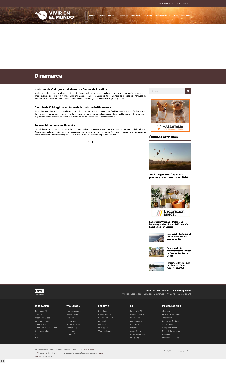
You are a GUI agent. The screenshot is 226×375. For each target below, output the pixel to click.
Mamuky (102, 324)
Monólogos (135, 324)
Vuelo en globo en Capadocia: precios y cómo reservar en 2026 (168, 176)
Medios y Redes (183, 290)
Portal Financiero (137, 334)
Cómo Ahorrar (136, 331)
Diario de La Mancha (171, 331)
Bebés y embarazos (106, 318)
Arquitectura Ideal (42, 321)
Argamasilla (167, 318)
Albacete (166, 311)
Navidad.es (135, 318)
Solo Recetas (103, 311)
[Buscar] (188, 91)
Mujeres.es (103, 328)
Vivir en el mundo (105, 331)
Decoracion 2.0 (41, 311)
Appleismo (70, 318)
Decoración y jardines (44, 331)
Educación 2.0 (136, 311)
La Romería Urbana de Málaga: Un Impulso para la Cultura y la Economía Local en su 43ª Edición (168, 224)
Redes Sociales (72, 328)
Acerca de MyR (184, 294)
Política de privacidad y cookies (178, 351)
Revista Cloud (72, 331)
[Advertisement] (113, 46)
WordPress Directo (74, 324)
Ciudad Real (167, 324)
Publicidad (176, 3)
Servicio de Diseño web (154, 294)
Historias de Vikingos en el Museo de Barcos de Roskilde (71, 89)
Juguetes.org (136, 321)
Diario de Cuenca (169, 328)
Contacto (186, 3)
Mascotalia (134, 328)
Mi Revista (134, 338)
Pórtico (38, 338)
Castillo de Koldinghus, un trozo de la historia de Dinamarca (73, 107)
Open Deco (39, 314)
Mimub (37, 334)
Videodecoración (42, 324)
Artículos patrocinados (131, 294)
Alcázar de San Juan (171, 314)
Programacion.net (74, 311)
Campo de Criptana (170, 321)
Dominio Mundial (137, 314)
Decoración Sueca (42, 318)
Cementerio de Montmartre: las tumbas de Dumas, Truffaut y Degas (179, 252)
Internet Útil (71, 334)
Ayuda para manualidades (46, 328)
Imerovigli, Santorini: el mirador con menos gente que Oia (179, 236)
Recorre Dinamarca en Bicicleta (55, 125)
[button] (96, 15)
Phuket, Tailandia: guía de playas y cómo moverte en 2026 (178, 265)
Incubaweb (71, 321)
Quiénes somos (164, 3)
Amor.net (102, 321)
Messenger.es (72, 314)
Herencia (166, 334)
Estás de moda (104, 314)
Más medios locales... (171, 338)
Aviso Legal (160, 351)
